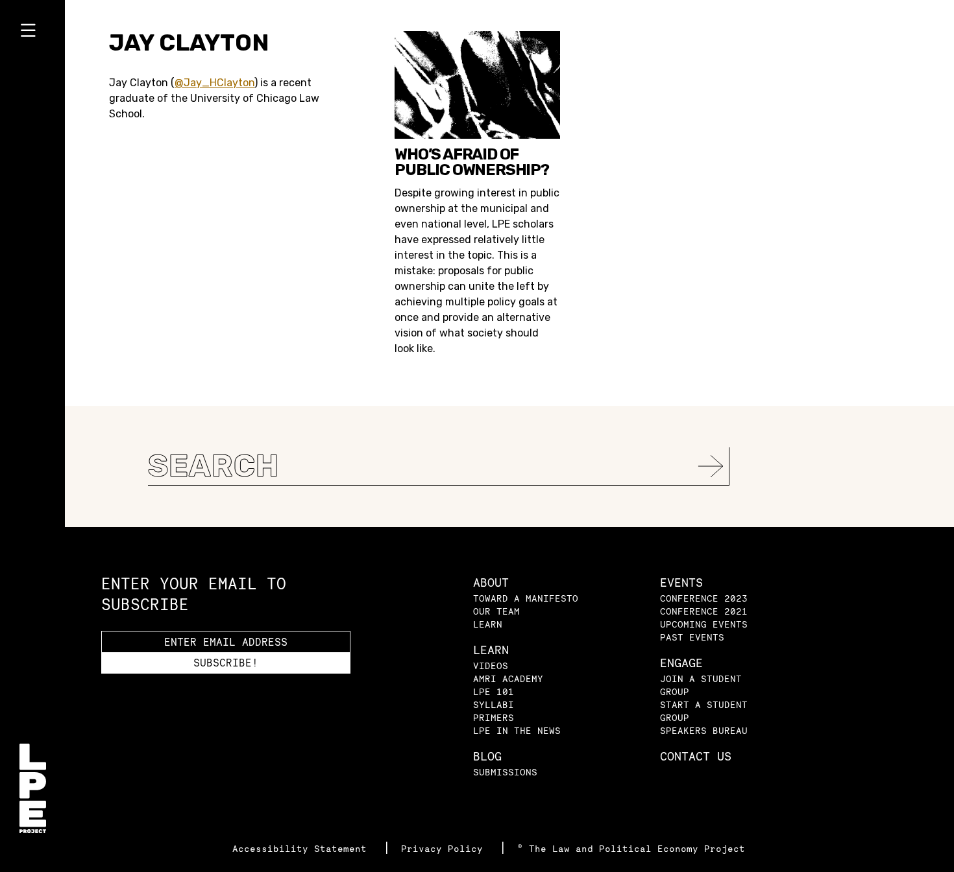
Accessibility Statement (302, 848)
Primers (493, 717)
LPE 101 (493, 691)
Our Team (496, 611)
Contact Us (695, 756)
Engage (681, 663)
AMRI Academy (508, 678)
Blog (487, 756)
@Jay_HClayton (214, 83)
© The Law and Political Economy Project (631, 848)
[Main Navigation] (32, 33)
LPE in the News (517, 730)
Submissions (505, 771)
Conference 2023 (704, 598)
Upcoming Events (704, 624)
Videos (490, 665)
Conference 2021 (704, 611)
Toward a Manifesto (525, 598)
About (491, 582)
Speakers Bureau (704, 730)
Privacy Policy (445, 848)
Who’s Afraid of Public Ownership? (472, 162)
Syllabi (493, 704)
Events (681, 582)
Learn (487, 624)
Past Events (692, 636)
